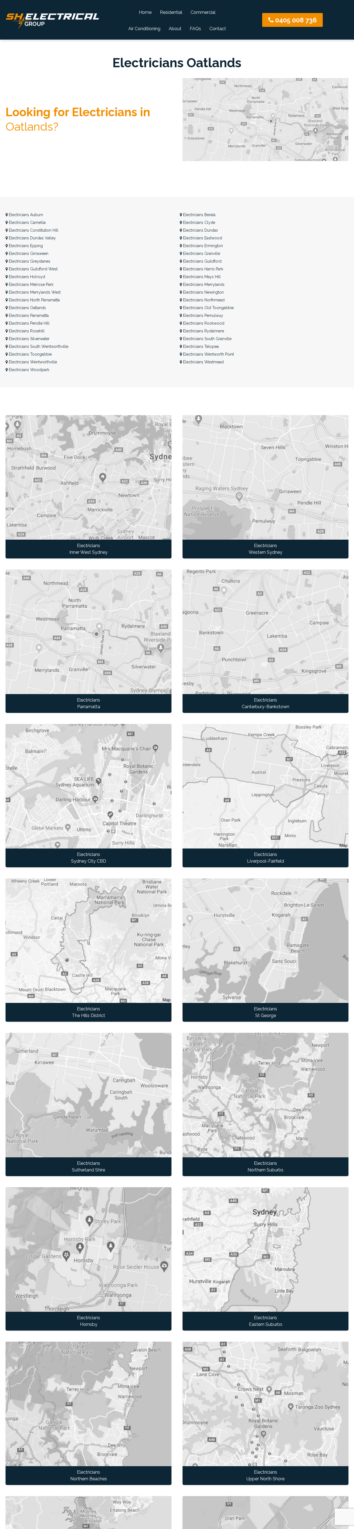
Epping (26, 246)
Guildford (202, 261)
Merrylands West (35, 292)
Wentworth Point (208, 354)
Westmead (203, 362)
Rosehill (27, 331)
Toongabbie (30, 354)
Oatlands (27, 308)
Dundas (200, 230)
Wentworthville (33, 362)
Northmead (204, 300)
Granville (201, 253)
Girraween (28, 253)
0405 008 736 (295, 20)
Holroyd (27, 277)
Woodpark (29, 370)
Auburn (26, 215)
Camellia (27, 222)
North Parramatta (34, 300)
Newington (203, 292)
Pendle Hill (29, 323)
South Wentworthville (38, 346)
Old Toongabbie (208, 308)
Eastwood (202, 238)
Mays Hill (202, 277)
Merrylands (204, 284)
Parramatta (29, 315)
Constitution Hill (33, 230)
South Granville (207, 339)
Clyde (199, 222)
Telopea (201, 346)
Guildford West (33, 269)
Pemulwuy (203, 315)
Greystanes (29, 261)
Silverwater (29, 339)
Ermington (203, 246)
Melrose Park (31, 284)
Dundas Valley (32, 238)
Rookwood (203, 323)
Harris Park (203, 269)
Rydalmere (203, 331)
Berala (199, 215)
